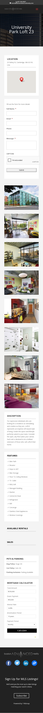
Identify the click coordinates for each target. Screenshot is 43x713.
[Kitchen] (21, 322)
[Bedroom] (21, 379)
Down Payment (12, 596)
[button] (22, 79)
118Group (26, 703)
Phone (9, 129)
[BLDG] (21, 209)
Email (10, 119)
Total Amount (12, 588)
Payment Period (13, 621)
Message (11, 139)
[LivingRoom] (21, 237)
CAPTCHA (10, 154)
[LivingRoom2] (21, 266)
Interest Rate (11, 604)
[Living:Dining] (21, 294)
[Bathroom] (21, 351)
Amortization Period (14, 613)
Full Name (11, 109)
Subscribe (21, 695)
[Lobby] (21, 408)
